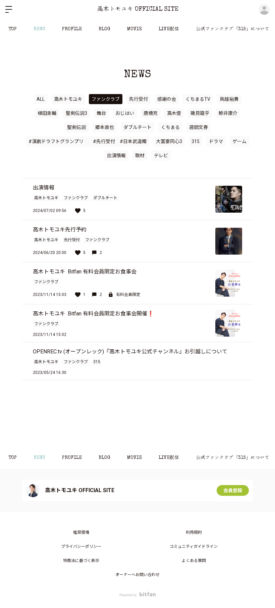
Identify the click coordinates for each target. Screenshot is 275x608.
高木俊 (174, 113)
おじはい (124, 113)
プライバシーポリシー (81, 546)
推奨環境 (81, 532)
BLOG (104, 29)
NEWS (39, 29)
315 (195, 141)
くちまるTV (197, 99)
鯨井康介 (228, 113)
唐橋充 (151, 113)
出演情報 (116, 155)
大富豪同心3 (169, 141)
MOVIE (134, 29)
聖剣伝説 (76, 127)
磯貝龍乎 (199, 113)
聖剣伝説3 (76, 113)
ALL (41, 99)
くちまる (170, 127)
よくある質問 (194, 560)
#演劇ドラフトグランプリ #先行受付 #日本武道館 (88, 141)
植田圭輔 (47, 113)
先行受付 (138, 99)
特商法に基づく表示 (81, 560)
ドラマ (216, 141)
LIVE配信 (169, 29)
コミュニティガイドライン (194, 546)
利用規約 (194, 532)
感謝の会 (166, 99)
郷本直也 (104, 127)
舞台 (101, 113)
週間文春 (198, 127)
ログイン (264, 9)
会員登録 (232, 490)
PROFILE (72, 29)
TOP (12, 29)
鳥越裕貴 (229, 99)
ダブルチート (137, 127)
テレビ (161, 155)
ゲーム (239, 141)
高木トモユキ (68, 99)
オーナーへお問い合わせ (137, 574)
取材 (140, 155)
